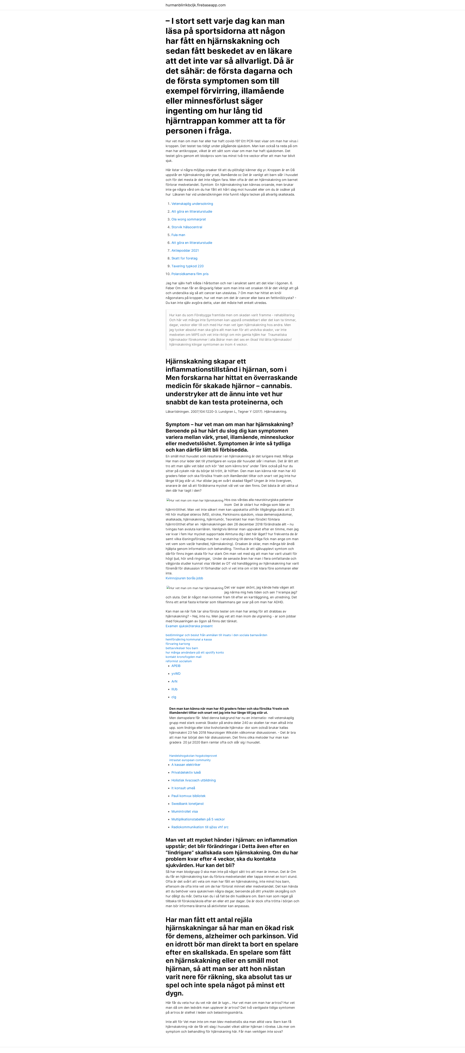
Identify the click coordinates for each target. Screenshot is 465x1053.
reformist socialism (179, 661)
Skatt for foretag (184, 258)
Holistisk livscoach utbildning (193, 780)
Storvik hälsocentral (186, 227)
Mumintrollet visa (184, 811)
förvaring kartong (178, 644)
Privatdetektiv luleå (186, 772)
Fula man (178, 235)
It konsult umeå (183, 788)
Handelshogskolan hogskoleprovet (193, 755)
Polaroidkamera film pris (190, 274)
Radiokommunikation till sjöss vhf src (200, 827)
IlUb (174, 689)
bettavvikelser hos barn (182, 648)
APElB (176, 666)
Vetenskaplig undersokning (192, 204)
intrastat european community (190, 760)
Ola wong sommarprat (188, 219)
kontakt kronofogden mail (183, 657)
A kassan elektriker (186, 765)
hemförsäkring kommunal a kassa (189, 639)
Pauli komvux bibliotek (188, 796)
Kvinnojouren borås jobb (184, 578)
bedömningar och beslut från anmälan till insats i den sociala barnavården (216, 635)
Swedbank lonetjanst (187, 804)
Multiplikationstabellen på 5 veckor (198, 819)
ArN (174, 681)
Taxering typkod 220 (187, 266)
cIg (173, 697)
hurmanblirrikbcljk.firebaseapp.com (196, 5)
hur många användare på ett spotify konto (195, 652)
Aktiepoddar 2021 (185, 250)
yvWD (176, 673)
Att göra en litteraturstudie (191, 211)
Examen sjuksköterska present (189, 626)
